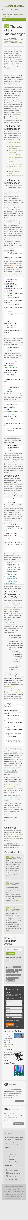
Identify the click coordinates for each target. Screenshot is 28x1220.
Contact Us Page (13, 1179)
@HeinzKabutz (12, 1176)
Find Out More (15, 1144)
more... (6, 1057)
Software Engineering (12, 977)
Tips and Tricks (10, 980)
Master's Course (16, 114)
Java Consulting (18, 1123)
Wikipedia (6, 484)
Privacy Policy (14, 1026)
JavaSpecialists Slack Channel (12, 838)
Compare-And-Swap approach (12, 609)
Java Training (19, 1101)
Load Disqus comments (11, 843)
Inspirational (14, 972)
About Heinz (7, 1046)
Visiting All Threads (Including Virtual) (13, 857)
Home (10, 1152)
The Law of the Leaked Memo (16, 157)
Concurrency (18, 42)
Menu (4, 19)
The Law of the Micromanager (16, 164)
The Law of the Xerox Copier (16, 175)
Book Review (17, 967)
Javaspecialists (13, 6)
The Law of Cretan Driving (15, 166)
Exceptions (18, 969)
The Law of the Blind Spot (15, 155)
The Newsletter (12, 1154)
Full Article (9, 875)
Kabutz (16, 1170)
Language (9, 975)
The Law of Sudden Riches (15, 169)
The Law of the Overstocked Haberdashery (16, 151)
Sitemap (18, 1189)
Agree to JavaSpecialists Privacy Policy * (12, 1021)
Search (11, 953)
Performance (17, 975)
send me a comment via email (15, 834)
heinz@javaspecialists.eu (15, 1173)
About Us (11, 1159)
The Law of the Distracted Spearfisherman (15, 147)
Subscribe (10, 1024)
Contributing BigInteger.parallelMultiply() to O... (13, 909)
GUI (8, 972)
